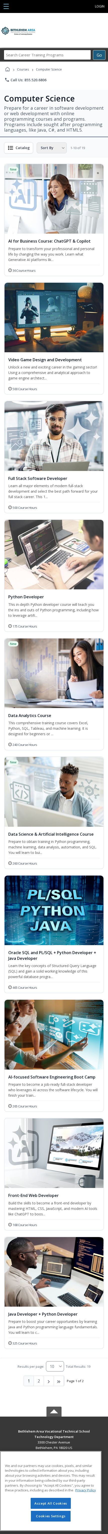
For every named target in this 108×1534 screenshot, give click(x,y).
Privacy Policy (85, 1490)
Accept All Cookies (50, 1503)
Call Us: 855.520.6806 (25, 79)
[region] (50, 1491)
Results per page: (31, 1366)
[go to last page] (59, 1381)
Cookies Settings (51, 1516)
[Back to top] (54, 1435)
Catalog (23, 147)
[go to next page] (49, 1381)
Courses (23, 69)
